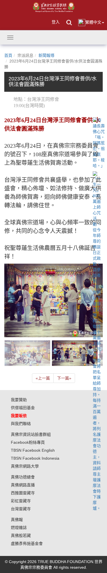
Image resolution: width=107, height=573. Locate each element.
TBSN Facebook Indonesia (35, 458)
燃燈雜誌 (19, 527)
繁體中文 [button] (93, 22)
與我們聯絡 (21, 423)
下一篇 (64, 378)
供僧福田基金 (23, 407)
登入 (56, 22)
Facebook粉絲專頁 (28, 442)
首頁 (8, 55)
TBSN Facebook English (33, 450)
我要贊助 (19, 399)
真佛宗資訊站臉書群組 (31, 434)
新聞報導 (46, 55)
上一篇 (43, 378)
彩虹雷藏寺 (21, 501)
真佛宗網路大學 (25, 466)
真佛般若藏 (21, 535)
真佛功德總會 (23, 477)
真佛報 (17, 519)
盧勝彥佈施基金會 (27, 543)
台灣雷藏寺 (21, 509)
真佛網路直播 (23, 485)
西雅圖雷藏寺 (23, 493)
